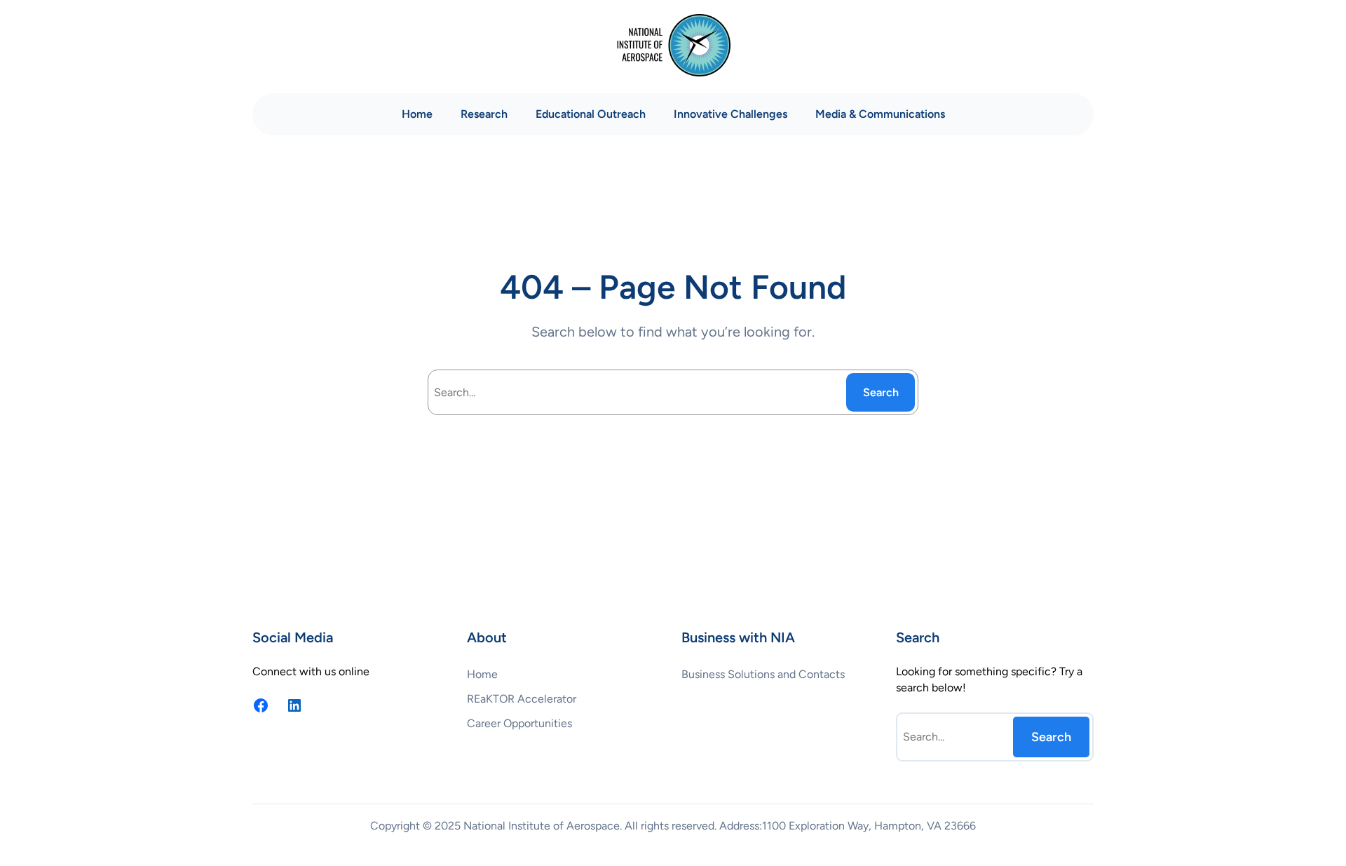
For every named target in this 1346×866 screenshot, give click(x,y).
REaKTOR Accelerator (521, 698)
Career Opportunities (519, 723)
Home (417, 114)
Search (881, 392)
